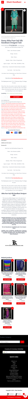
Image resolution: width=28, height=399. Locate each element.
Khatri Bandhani (14, 2)
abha (10, 109)
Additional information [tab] (6, 142)
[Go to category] (22, 342)
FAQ (14, 369)
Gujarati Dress (16, 106)
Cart (14, 364)
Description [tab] (3, 140)
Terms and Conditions (14, 381)
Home (2, 36)
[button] (24, 10)
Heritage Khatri (7, 127)
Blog (14, 362)
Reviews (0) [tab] (3, 145)
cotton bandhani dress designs (7, 114)
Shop (14, 379)
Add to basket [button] (7, 279)
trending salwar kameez (16, 126)
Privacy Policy (14, 373)
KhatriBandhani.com (18, 78)
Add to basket (16, 96)
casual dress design (21, 112)
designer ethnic (22, 115)
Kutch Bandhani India (21, 127)
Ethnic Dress (7, 106)
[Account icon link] (24, 2)
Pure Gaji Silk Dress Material (14, 108)
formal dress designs (17, 118)
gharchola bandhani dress (13, 120)
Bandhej (23, 103)
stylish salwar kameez (21, 124)
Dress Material (7, 36)
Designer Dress (18, 104)
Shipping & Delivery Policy (14, 378)
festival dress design (9, 118)
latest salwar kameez (21, 121)
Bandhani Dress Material (15, 36)
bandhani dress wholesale (12, 112)
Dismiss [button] (19, 397)
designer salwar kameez (5, 117)
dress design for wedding (16, 117)
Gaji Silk (11, 106)
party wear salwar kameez (13, 123)
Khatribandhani (14, 370)
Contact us (14, 367)
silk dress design (13, 124)
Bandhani (10, 103)
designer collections (15, 115)
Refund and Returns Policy (14, 376)
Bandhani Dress (19, 109)
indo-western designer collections (10, 121)
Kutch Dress (6, 108)
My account (14, 372)
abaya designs (6, 109)
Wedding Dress (23, 108)
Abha (7, 103)
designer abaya (8, 115)
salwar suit (7, 124)
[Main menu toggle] (2, 2)
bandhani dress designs (16, 111)
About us (14, 361)
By (12, 78)
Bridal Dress (13, 104)
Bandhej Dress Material (5, 104)
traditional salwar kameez (6, 126)
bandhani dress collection (6, 111)
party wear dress (4, 123)
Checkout (14, 366)
